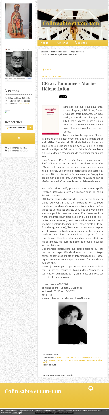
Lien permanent (51, 354)
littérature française (84, 357)
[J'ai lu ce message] (106, 411)
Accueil (45, 42)
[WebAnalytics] (7, 111)
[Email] (19, 137)
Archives (63, 42)
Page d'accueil (77, 51)
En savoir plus (17, 413)
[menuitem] (45, 43)
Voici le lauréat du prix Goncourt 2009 (60, 54)
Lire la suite (24, 103)
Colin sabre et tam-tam (71, 23)
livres (97, 357)
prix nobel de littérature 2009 (54, 51)
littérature (67, 357)
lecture (57, 357)
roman (75, 360)
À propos (81, 42)
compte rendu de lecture (59, 360)
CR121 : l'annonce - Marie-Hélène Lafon (69, 86)
